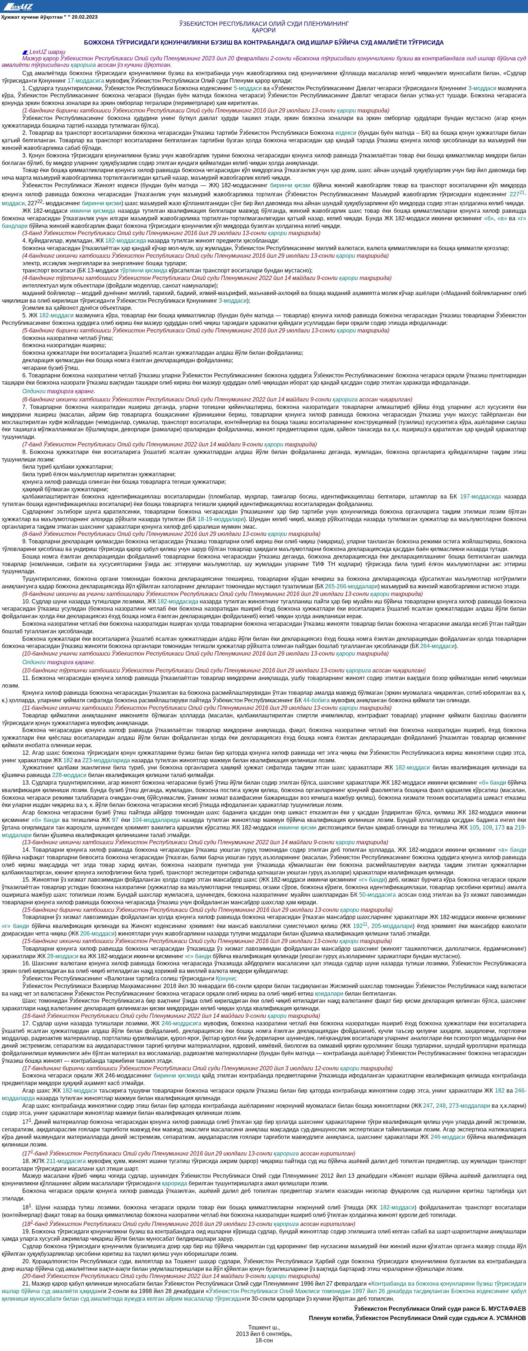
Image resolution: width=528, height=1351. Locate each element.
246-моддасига (183, 1023)
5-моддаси (248, 88)
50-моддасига (378, 895)
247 (428, 1106)
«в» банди (512, 850)
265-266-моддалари (351, 586)
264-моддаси (437, 646)
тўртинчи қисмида (143, 270)
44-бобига (317, 700)
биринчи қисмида (178, 1075)
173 (500, 827)
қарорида (175, 1183)
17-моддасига (87, 81)
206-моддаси (97, 933)
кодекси (346, 133)
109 (487, 827)
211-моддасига (66, 1161)
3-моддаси (483, 88)
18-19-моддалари (221, 519)
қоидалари (330, 994)
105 (474, 827)
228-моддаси (69, 775)
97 (115, 820)
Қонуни (225, 978)
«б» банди (493, 783)
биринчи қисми (291, 185)
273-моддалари (470, 1106)
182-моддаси (57, 315)
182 (68, 760)
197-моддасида (482, 496)
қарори (347, 110)
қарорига (83, 65)
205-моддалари (392, 926)
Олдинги (34, 391)
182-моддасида (126, 241)
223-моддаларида (106, 760)
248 (441, 1106)
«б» (489, 218)
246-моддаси (449, 1137)
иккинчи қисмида (94, 211)
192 (360, 926)
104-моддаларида (157, 820)
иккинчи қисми (298, 827)
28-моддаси (63, 956)
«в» (502, 218)
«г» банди (372, 880)
